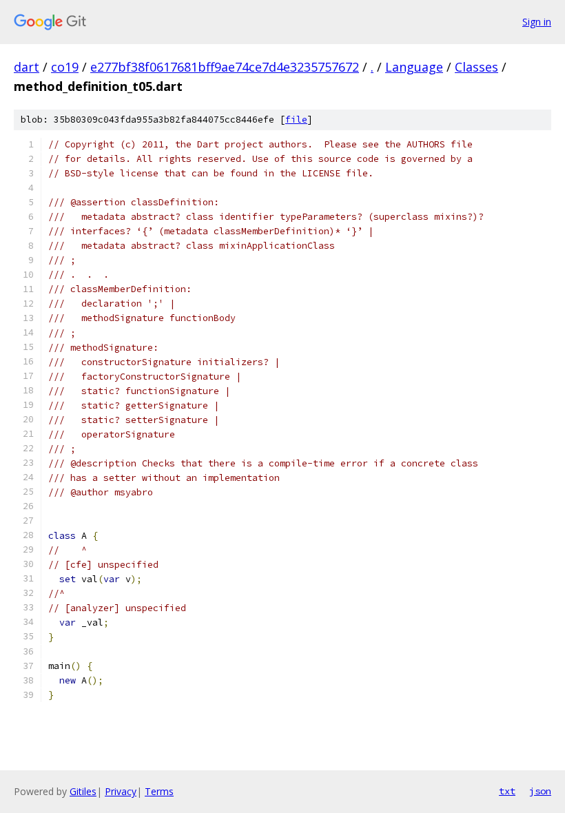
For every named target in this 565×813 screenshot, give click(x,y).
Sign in (536, 21)
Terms (159, 791)
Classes (476, 67)
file (296, 119)
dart (26, 67)
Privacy (120, 791)
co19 (65, 67)
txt (507, 791)
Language (414, 67)
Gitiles (83, 791)
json (540, 791)
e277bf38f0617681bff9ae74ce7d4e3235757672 (224, 67)
